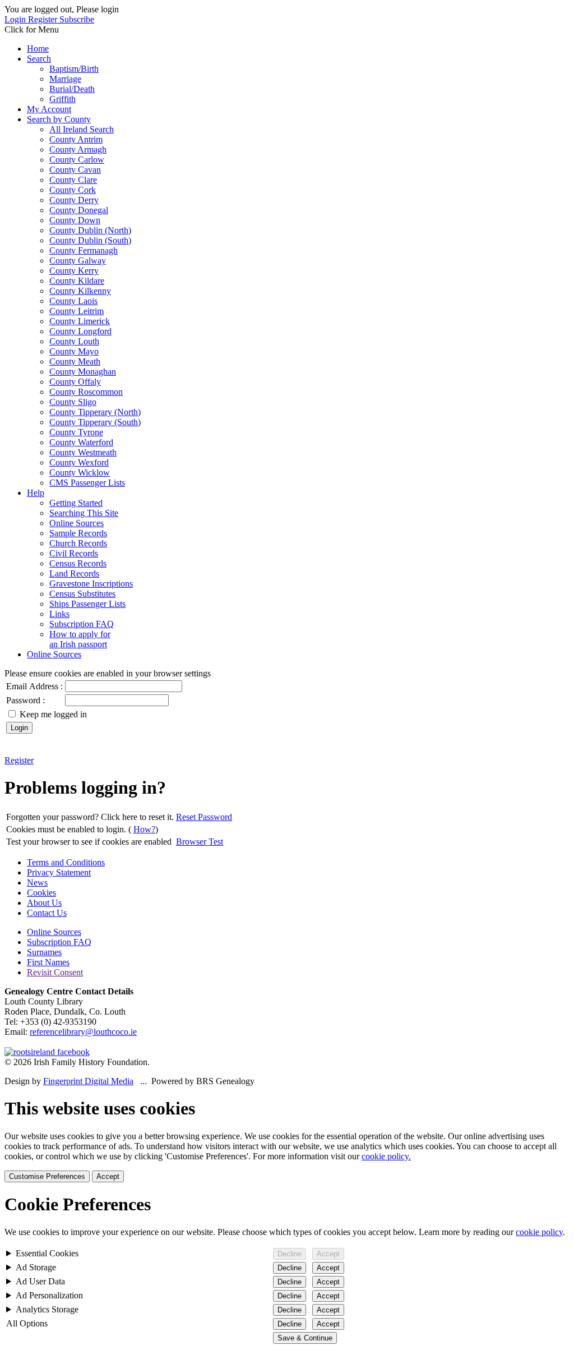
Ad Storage (36, 1267)
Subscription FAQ (81, 624)
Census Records (78, 563)
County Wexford (79, 462)
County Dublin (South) (90, 240)
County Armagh (78, 149)
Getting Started (76, 503)
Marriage (65, 79)
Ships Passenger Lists (87, 604)
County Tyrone (76, 432)
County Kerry (74, 270)
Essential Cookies (47, 1253)
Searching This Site (83, 513)
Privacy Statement (59, 872)
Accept (107, 1176)
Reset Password (204, 817)
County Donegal (78, 210)
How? (144, 829)
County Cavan (75, 169)
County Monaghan (82, 371)
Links (59, 614)
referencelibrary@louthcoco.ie (83, 1031)
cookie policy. (386, 1156)
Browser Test (199, 841)
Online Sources (76, 523)
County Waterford (81, 442)
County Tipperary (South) (95, 422)
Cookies (41, 892)
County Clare (73, 180)
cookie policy (539, 1232)
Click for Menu (31, 29)
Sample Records (78, 533)
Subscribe (76, 19)
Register (43, 19)
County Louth (74, 341)
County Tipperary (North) (95, 412)
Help (35, 492)
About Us (44, 902)
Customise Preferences (47, 1176)
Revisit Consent (55, 972)
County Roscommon (86, 392)
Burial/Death (72, 89)
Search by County (59, 119)
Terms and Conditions (66, 862)
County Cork (72, 190)
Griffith (62, 99)
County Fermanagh (83, 250)
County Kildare (76, 280)
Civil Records (73, 553)
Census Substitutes (82, 593)
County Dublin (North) (90, 230)
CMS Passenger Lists (87, 482)
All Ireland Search (81, 129)
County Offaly (75, 381)
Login (16, 19)
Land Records (74, 573)
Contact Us (47, 913)
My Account (49, 109)
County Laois (73, 301)
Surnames (44, 952)
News (37, 882)
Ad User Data (40, 1281)
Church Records (78, 543)
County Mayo (74, 351)
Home (38, 48)
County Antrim (76, 139)
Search (39, 58)
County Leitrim (76, 311)
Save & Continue (304, 1338)
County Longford (80, 331)
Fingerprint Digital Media (88, 1081)
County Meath (74, 361)
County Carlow (76, 159)
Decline (289, 1254)
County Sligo (72, 402)
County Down (74, 220)
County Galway (77, 260)
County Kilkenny (80, 291)
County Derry (74, 200)
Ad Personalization (49, 1295)
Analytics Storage (47, 1309)
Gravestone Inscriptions (91, 583)
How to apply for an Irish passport (79, 639)
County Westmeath (83, 452)
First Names (48, 962)
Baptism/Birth (74, 68)
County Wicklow (79, 472)
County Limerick (79, 321)
